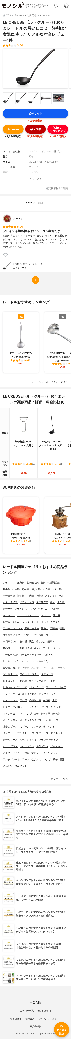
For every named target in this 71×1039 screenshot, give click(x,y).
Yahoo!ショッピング (58, 129)
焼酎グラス (42, 746)
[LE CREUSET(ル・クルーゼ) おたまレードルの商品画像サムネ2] (21, 98)
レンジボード (10, 674)
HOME (35, 1002)
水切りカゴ (30, 635)
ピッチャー (56, 746)
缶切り (54, 680)
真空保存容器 (29, 694)
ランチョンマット (13, 628)
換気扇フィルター (13, 635)
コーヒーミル (10, 654)
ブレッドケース (11, 694)
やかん (37, 648)
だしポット (28, 661)
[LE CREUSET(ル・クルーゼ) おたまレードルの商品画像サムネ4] (46, 98)
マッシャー (9, 615)
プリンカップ (53, 707)
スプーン (24, 726)
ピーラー (8, 608)
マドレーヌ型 (10, 713)
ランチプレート (11, 759)
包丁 (61, 595)
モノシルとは (44, 1010)
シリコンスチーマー (28, 615)
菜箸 (55, 759)
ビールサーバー (11, 661)
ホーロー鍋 (9, 595)
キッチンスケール (13, 720)
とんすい (8, 765)
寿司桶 (23, 680)
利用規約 (29, 1019)
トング (32, 608)
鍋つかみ (40, 641)
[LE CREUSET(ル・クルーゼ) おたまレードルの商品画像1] (35, 68)
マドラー (36, 752)
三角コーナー (31, 628)
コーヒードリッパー (31, 654)
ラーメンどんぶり (32, 759)
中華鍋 (39, 595)
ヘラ (40, 608)
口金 (36, 713)
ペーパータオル (30, 622)
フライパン (9, 582)
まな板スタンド (11, 667)
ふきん (16, 622)
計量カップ (52, 720)
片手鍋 (6, 589)
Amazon (13, 129)
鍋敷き (51, 641)
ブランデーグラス (48, 739)
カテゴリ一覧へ (59, 779)
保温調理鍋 (53, 582)
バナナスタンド (30, 667)
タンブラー (9, 733)
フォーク (36, 726)
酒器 (62, 759)
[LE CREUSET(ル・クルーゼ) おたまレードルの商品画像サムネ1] (8, 98)
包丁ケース (47, 674)
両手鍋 (16, 589)
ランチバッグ (36, 707)
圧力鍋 (20, 582)
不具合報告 (35, 1026)
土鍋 (43, 582)
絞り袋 (56, 713)
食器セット (21, 765)
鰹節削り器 (35, 700)
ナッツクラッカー (48, 694)
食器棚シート (10, 648)
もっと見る (35, 178)
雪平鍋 (20, 595)
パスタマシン (10, 700)
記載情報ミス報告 (58, 188)
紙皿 (31, 641)
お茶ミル (48, 654)
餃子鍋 (46, 589)
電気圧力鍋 (32, 582)
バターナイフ (10, 602)
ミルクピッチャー (13, 752)
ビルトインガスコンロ (15, 687)
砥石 (52, 602)
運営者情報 (16, 1019)
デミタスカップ (25, 733)
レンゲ (47, 759)
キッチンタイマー (34, 720)
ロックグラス (10, 746)
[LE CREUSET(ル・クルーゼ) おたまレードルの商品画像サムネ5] (58, 98)
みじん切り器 (52, 608)
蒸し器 (23, 700)
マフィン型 (26, 713)
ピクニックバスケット (15, 707)
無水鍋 (25, 589)
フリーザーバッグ (56, 687)
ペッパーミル (48, 667)
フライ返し (21, 608)
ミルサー (46, 615)
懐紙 (62, 628)
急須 (26, 752)
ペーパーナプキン (50, 622)
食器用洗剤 (26, 648)
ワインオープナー (29, 674)
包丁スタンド (10, 680)
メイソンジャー (51, 752)
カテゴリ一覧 (27, 1010)
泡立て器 (45, 713)
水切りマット (46, 635)
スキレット (51, 595)
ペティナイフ (27, 602)
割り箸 (54, 628)
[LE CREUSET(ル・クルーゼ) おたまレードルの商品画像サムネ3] (33, 98)
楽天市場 (35, 129)
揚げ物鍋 (36, 589)
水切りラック (10, 641)
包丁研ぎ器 (42, 602)
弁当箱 (46, 700)
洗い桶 (23, 641)
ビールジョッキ (28, 739)
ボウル (61, 667)
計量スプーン (10, 726)
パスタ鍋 (57, 589)
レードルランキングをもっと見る (49, 382)
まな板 (61, 602)
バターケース (36, 687)
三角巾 (44, 628)
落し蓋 (56, 615)
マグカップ (42, 733)
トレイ (51, 726)
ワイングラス (27, 746)
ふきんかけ (42, 661)
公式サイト (35, 113)
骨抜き (6, 622)
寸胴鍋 (30, 595)
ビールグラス (10, 739)
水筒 (54, 700)
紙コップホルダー (38, 680)
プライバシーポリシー (49, 1019)
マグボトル (56, 733)
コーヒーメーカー (53, 648)
